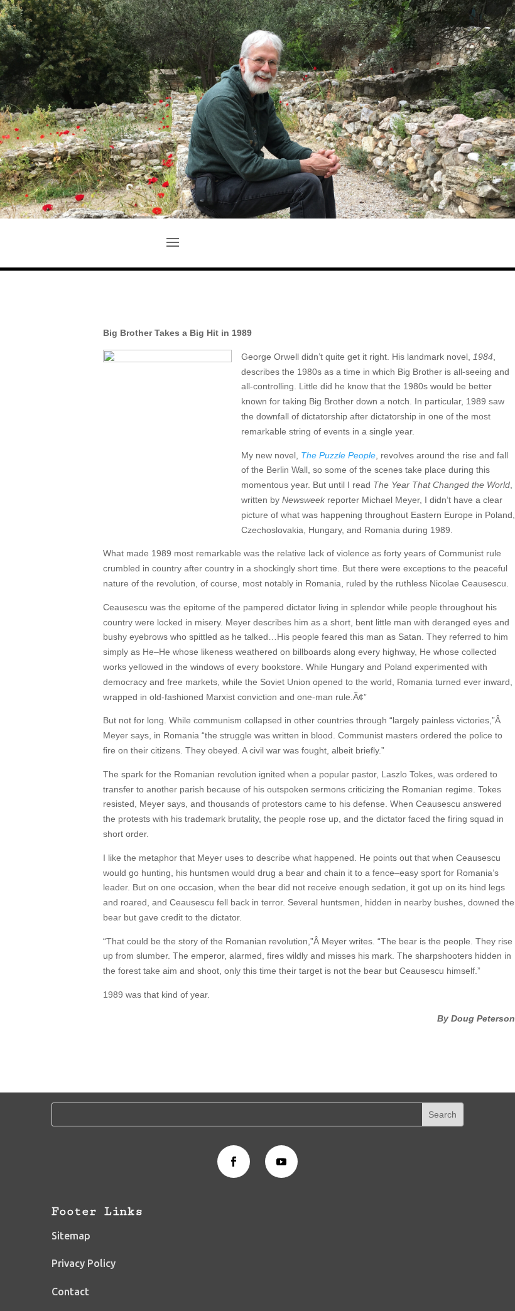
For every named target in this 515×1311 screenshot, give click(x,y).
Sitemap (71, 1235)
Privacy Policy (84, 1263)
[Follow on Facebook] (233, 1161)
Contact (70, 1291)
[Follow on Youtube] (281, 1161)
